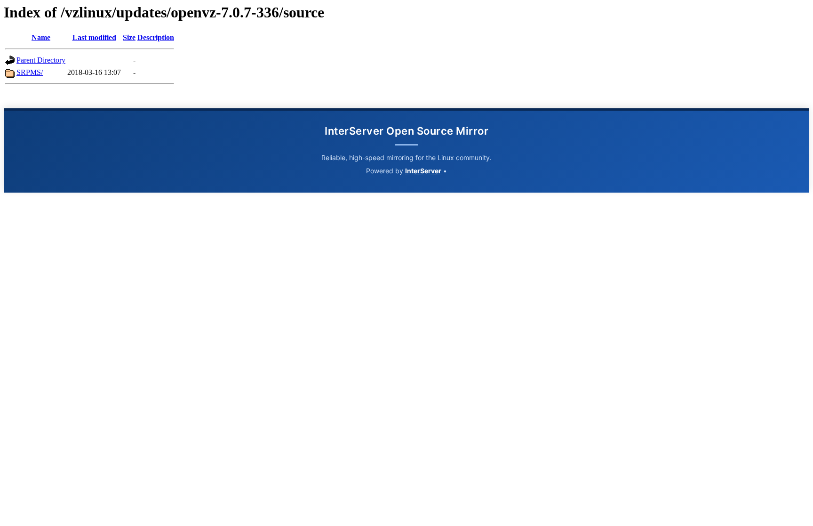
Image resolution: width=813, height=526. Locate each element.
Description (155, 37)
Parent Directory (40, 60)
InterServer (423, 171)
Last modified (94, 37)
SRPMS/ (29, 72)
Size (129, 37)
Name (41, 37)
